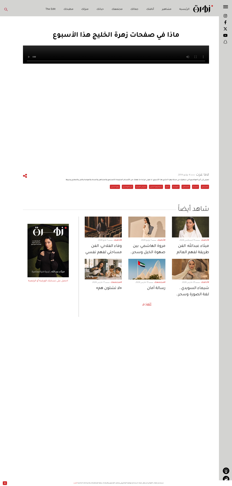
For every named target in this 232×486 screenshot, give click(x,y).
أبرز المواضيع (127, 187)
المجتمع (205, 187)
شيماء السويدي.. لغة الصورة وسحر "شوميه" (193, 292)
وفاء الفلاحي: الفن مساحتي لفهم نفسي (103, 249)
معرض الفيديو (141, 187)
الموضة (175, 187)
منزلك (84, 9)
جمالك (134, 9)
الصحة (195, 187)
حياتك (100, 9)
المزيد (146, 304)
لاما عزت (202, 175)
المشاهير (186, 187)
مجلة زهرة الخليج (156, 187)
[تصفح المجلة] (226, 479)
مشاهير (166, 9)
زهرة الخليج (115, 187)
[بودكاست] (226, 471)
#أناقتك (205, 240)
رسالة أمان (156, 288)
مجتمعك (117, 9)
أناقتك (150, 9)
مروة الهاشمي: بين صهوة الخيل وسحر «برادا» (148, 250)
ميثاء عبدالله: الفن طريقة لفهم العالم (193, 249)
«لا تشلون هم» (109, 288)
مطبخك (68, 9)
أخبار (167, 187)
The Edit (50, 9)
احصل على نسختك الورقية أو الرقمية (48, 281)
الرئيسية (184, 9)
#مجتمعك (159, 282)
